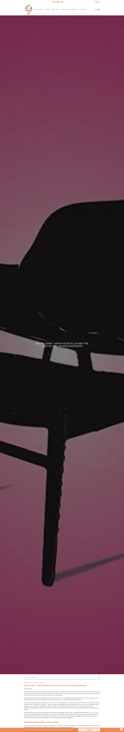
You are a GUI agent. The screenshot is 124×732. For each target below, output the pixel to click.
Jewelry (47, 9)
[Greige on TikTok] (61, 2)
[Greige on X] (63, 2)
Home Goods (55, 9)
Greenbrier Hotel (93, 712)
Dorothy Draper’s (54, 702)
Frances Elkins (78, 706)
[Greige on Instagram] (57, 2)
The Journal (32, 677)
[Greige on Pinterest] (59, 2)
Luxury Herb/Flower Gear (70, 9)
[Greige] (28, 9)
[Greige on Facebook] (55, 2)
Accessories (38, 9)
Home (25, 677)
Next (99, 677)
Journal (83, 9)
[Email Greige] (53, 2)
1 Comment (40, 682)
